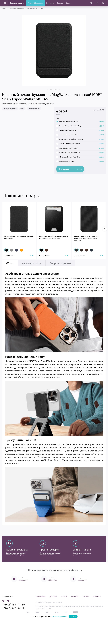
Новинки (50, 3)
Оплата (64, 596)
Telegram (81, 578)
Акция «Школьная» (35, 3)
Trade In (86, 596)
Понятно (73, 616)
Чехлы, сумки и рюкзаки (16, 8)
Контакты (97, 596)
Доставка (53, 596)
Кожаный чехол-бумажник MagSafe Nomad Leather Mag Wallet (53, 237)
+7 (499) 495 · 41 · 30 (13, 608)
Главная (4, 8)
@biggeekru (22, 580)
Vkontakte (51, 578)
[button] (104, 229)
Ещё (68, 3)
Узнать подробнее (59, 616)
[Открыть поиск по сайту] (103, 3)
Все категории (16, 3)
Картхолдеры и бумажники (35, 8)
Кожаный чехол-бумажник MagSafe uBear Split (18, 237)
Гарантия (74, 596)
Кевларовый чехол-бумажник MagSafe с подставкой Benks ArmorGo (86, 238)
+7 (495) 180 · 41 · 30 (13, 604)
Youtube (21, 578)
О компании (40, 596)
